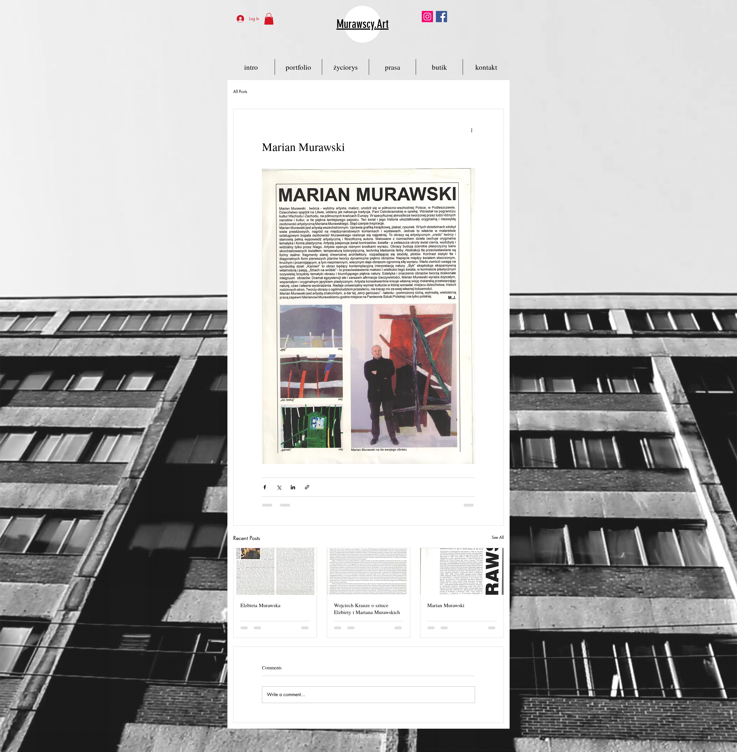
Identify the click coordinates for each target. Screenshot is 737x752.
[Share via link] (307, 487)
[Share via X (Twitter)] (279, 487)
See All (498, 537)
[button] (269, 19)
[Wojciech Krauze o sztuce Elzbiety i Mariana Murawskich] (368, 571)
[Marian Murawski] (462, 571)
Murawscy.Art (363, 24)
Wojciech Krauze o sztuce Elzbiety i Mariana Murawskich (367, 608)
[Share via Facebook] (264, 487)
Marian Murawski (445, 605)
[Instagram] (427, 16)
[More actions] (471, 129)
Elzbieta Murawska (260, 605)
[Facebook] (441, 16)
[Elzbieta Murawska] (275, 571)
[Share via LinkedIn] (293, 487)
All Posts (240, 91)
